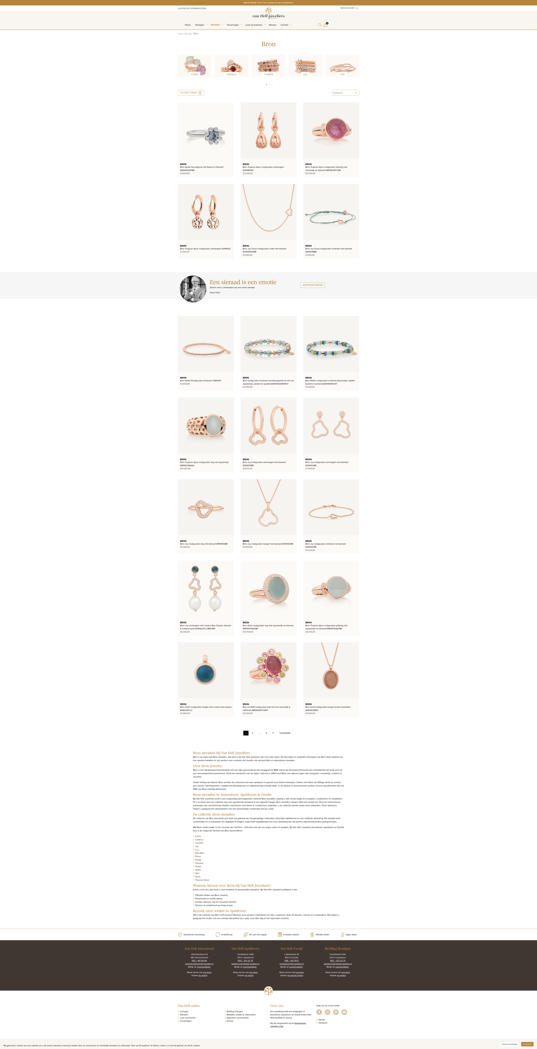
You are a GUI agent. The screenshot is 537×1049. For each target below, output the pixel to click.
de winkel (203, 975)
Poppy (198, 859)
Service (230, 1020)
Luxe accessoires (254, 24)
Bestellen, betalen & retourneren (241, 1014)
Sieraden (215, 24)
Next (361, 68)
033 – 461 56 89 (199, 960)
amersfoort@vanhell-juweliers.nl (199, 963)
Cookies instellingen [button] (509, 1044)
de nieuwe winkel (295, 975)
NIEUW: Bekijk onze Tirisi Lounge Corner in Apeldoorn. (268, 2)
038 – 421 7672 (291, 960)
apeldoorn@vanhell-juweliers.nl (245, 963)
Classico (199, 839)
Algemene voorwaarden (238, 1017)
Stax (197, 873)
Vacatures (322, 1022)
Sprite (198, 869)
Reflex (198, 866)
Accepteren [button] (527, 1044)
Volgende (284, 733)
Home (188, 24)
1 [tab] (266, 84)
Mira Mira (199, 852)
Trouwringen (233, 24)
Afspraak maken (313, 285)
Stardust (199, 863)
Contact (284, 24)
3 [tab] (272, 84)
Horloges (199, 24)
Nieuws (272, 24)
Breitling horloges (235, 1011)
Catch (198, 836)
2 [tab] (269, 84)
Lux (197, 849)
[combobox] (345, 93)
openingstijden (203, 966)
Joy (197, 846)
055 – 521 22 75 (245, 960)
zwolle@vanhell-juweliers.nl (292, 963)
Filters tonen (188, 92)
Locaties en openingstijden (192, 8)
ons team (207, 972)
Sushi (198, 876)
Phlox (198, 856)
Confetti (199, 842)
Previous (176, 68)
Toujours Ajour (202, 879)
